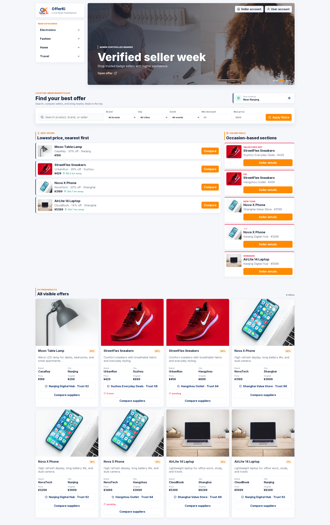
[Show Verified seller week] (281, 80)
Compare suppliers (67, 395)
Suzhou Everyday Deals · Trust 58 (134, 386)
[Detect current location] (289, 98)
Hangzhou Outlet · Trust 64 (199, 386)
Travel (44, 56)
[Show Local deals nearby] (288, 80)
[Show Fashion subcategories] (78, 38)
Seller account (251, 9)
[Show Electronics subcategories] (78, 29)
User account (280, 9)
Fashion (45, 38)
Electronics (48, 30)
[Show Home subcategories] (78, 47)
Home (44, 47)
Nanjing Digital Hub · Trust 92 (69, 386)
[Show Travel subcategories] (78, 56)
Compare (210, 151)
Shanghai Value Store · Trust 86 (265, 386)
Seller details (268, 162)
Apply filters (280, 117)
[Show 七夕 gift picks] (275, 80)
